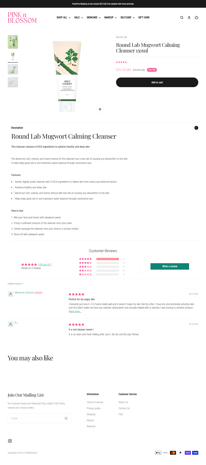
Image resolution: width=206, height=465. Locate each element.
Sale (77, 17)
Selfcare (126, 17)
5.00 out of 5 (44, 264)
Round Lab (121, 37)
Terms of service (95, 402)
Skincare (92, 17)
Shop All (62, 17)
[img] (76, 294)
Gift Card (144, 17)
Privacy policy (94, 408)
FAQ (121, 414)
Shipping (91, 414)
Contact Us (124, 408)
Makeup (108, 17)
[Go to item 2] (13, 57)
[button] (121, 62)
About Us (123, 402)
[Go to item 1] (13, 42)
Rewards (91, 426)
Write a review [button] (169, 266)
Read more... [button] (75, 311)
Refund (90, 420)
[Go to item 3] (13, 69)
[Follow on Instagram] (10, 441)
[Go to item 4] (13, 82)
